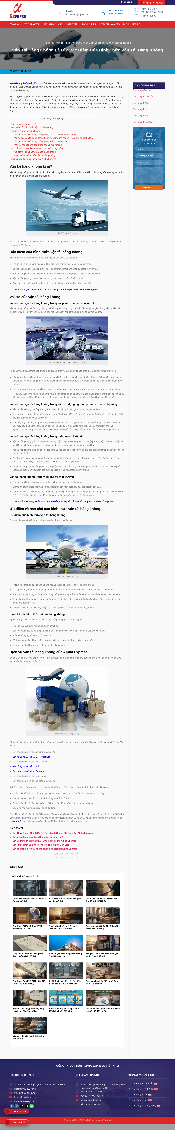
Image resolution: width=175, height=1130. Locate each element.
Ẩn (60, 118)
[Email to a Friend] (67, 855)
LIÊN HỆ (136, 24)
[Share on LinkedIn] (77, 855)
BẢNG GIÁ (72, 24)
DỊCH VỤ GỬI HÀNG (53, 24)
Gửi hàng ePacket (141, 90)
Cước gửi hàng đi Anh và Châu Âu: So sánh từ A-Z (38, 837)
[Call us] (132, 2)
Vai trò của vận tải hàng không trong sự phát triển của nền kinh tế (45, 134)
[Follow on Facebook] (121, 2)
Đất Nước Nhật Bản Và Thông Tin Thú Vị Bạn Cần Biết (40, 845)
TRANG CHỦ (15, 24)
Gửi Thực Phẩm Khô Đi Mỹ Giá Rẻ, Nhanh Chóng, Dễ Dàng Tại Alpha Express (52, 833)
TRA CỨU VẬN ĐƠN (110, 24)
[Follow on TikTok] (21, 1106)
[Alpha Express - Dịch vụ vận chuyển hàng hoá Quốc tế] (21, 11)
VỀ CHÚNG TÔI (31, 24)
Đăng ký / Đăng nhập (153, 2)
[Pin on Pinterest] (72, 855)
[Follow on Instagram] (125, 2)
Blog (28, 71)
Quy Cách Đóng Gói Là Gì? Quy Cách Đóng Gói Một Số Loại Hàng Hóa (62, 290)
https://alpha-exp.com (24, 1101)
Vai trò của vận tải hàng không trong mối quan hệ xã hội (41, 141)
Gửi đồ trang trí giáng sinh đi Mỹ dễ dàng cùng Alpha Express (44, 841)
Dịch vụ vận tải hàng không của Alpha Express (33, 159)
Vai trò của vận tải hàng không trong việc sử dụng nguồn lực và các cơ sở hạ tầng (54, 138)
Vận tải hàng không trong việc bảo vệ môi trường (38, 145)
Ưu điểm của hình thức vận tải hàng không (35, 152)
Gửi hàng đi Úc (140, 109)
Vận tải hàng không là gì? (23, 124)
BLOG (126, 24)
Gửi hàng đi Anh (141, 103)
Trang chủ (49, 43)
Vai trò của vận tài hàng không (25, 131)
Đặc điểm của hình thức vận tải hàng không (32, 127)
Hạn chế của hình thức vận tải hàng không (34, 155)
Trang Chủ (16, 71)
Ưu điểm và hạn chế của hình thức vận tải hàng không (37, 148)
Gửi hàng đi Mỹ (140, 115)
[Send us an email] (128, 2)
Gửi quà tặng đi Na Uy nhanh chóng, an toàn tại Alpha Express (44, 849)
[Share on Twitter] (62, 855)
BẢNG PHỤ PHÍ (89, 24)
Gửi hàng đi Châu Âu (143, 96)
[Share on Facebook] (57, 855)
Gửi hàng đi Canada (143, 122)
